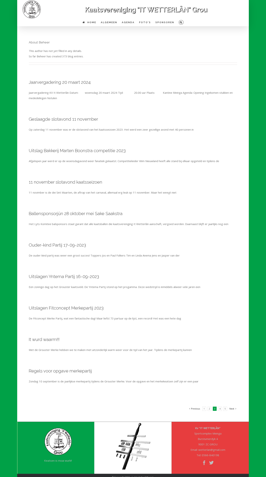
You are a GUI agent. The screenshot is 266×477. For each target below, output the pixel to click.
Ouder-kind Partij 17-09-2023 (57, 245)
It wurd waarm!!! (44, 339)
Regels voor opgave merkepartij (60, 371)
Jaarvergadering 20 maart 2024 (60, 82)
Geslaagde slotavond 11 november (63, 119)
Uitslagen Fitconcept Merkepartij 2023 (66, 308)
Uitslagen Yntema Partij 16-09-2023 (64, 276)
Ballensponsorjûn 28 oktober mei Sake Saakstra (76, 213)
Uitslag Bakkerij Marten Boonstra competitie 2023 (77, 150)
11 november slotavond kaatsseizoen (65, 182)
